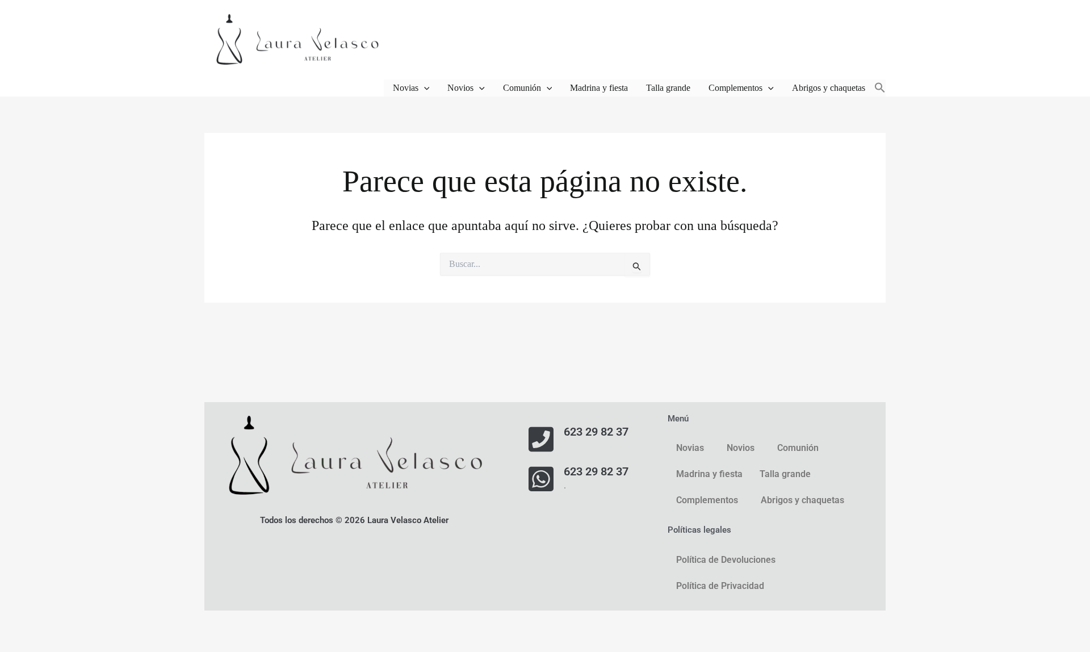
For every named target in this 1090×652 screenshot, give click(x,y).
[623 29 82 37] (541, 439)
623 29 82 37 (596, 431)
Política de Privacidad (720, 585)
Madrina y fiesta (599, 88)
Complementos (735, 88)
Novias (405, 88)
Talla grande (668, 88)
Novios (460, 88)
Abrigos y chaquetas (828, 88)
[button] (424, 88)
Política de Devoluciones (725, 559)
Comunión (522, 88)
